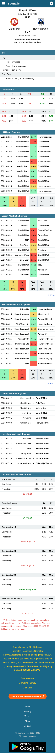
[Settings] (51, 3)
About (27, 721)
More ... (51, 295)
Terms (27, 716)
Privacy (27, 711)
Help (27, 706)
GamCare (27, 688)
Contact (27, 726)
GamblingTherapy (27, 683)
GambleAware (27, 678)
